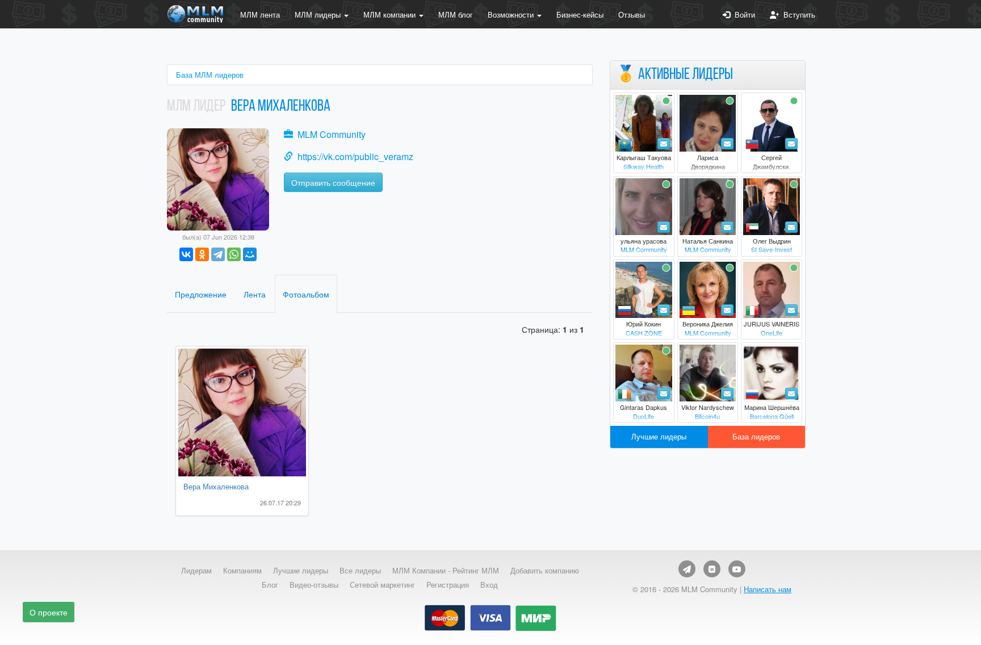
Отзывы (631, 14)
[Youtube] (736, 568)
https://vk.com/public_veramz (355, 156)
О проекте (49, 612)
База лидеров (756, 436)
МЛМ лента (260, 14)
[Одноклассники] (202, 254)
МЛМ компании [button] (390, 14)
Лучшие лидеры (658, 436)
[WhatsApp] (234, 254)
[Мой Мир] (250, 254)
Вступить (797, 14)
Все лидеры (360, 571)
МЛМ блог (455, 14)
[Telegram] (218, 254)
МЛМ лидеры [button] (319, 14)
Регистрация (447, 585)
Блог (270, 585)
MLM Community (331, 134)
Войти (742, 14)
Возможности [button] (512, 14)
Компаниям (242, 571)
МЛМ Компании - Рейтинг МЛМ (445, 571)
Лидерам (196, 571)
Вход (489, 585)
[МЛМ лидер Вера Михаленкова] (218, 178)
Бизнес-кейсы (579, 14)
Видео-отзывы (314, 585)
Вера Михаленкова (216, 486)
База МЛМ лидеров (210, 74)
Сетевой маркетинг (382, 585)
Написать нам (767, 589)
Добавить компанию (544, 571)
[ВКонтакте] (186, 254)
